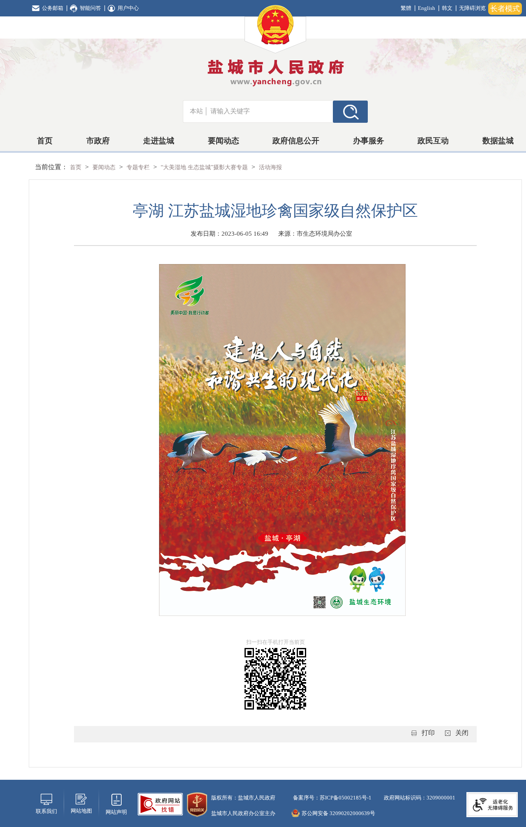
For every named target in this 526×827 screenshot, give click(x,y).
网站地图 (81, 811)
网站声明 (116, 812)
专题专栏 (139, 167)
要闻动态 (223, 140)
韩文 (447, 8)
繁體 (406, 8)
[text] (269, 111)
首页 (45, 140)
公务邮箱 (52, 8)
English (426, 8)
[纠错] (160, 803)
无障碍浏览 (472, 8)
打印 (428, 732)
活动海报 (270, 167)
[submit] (350, 111)
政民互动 (433, 140)
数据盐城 (498, 140)
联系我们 (46, 811)
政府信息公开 (295, 140)
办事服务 (368, 140)
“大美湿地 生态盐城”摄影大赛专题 (205, 167)
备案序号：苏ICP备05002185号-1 (331, 798)
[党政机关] (197, 803)
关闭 (461, 732)
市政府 (98, 140)
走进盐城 (158, 140)
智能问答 (90, 8)
